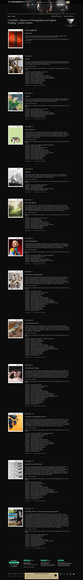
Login (64, 2)
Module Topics (28, 42)
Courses (44, 2)
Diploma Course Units (56, 16)
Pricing (57, 2)
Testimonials (52, 2)
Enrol (68, 2)
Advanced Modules (68, 16)
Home (9, 16)
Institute (48, 2)
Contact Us (61, 2)
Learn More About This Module (39, 85)
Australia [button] (39, 2)
